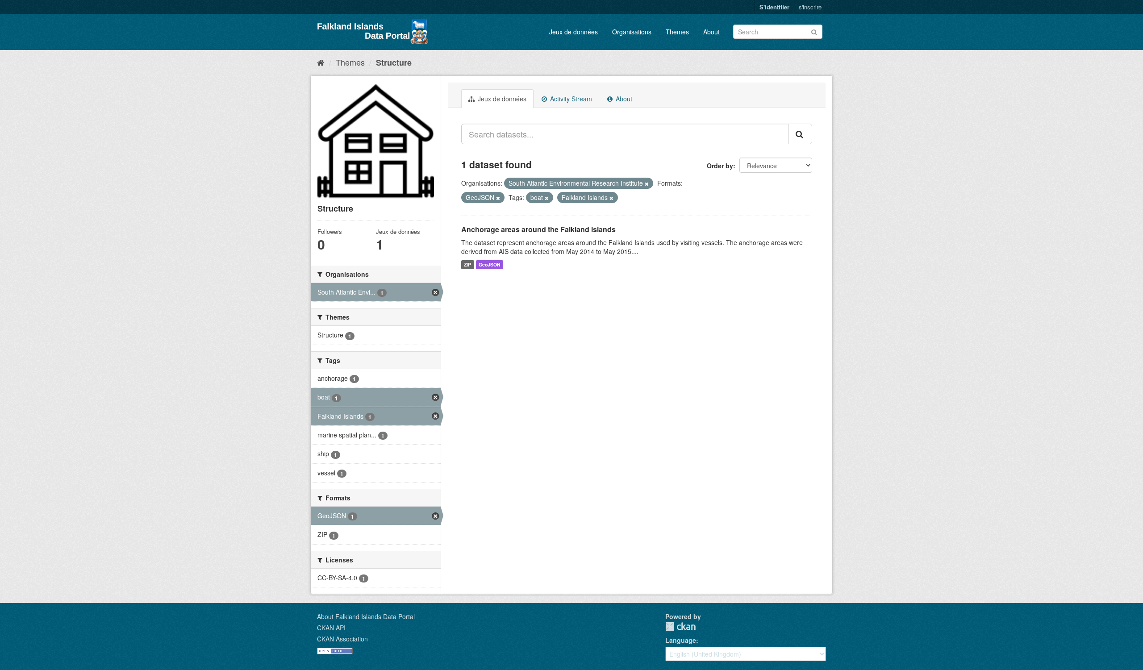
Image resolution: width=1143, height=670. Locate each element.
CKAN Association (342, 638)
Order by (720, 165)
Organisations (631, 31)
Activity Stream (570, 98)
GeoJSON (490, 264)
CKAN (680, 626)
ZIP (467, 264)
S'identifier (774, 7)
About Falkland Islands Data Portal (366, 616)
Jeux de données (573, 31)
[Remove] (647, 183)
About (711, 31)
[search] (800, 134)
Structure (394, 62)
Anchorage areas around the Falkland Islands (538, 229)
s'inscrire (810, 7)
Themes (677, 31)
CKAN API (331, 627)
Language (680, 640)
